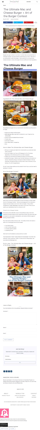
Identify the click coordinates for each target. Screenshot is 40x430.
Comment (5, 311)
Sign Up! (17, 395)
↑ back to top (20, 389)
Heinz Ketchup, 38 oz (9, 134)
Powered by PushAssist (13, 426)
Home (4, 5)
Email (4, 333)
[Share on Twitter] (1, 215)
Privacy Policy (6, 395)
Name (4, 327)
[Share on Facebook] (1, 213)
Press (34, 395)
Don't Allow (4, 428)
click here (15, 205)
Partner (34, 397)
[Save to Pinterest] (1, 217)
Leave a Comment (14, 19)
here (9, 135)
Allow (12, 428)
